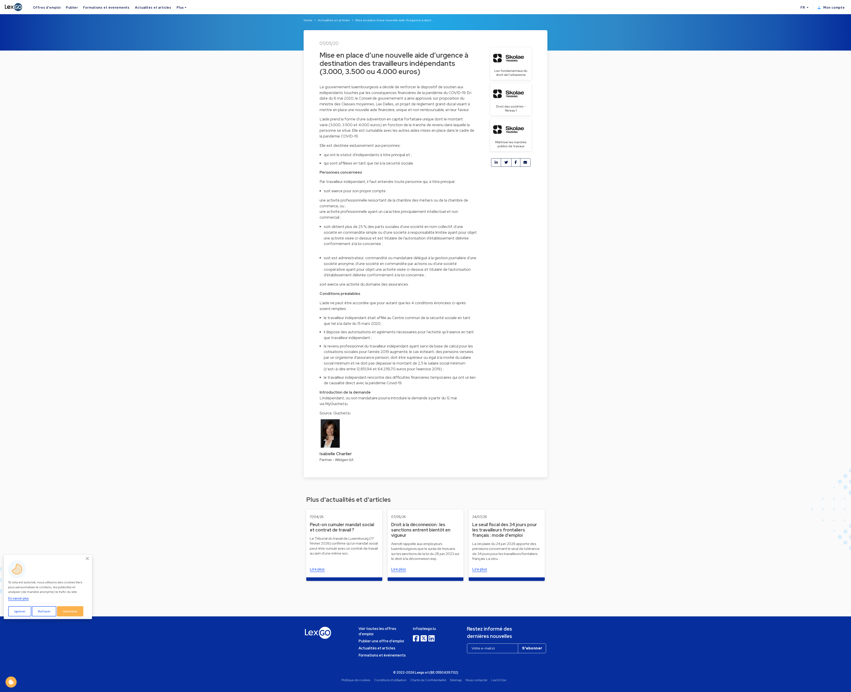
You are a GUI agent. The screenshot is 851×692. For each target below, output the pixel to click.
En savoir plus (18, 598)
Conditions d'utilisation (390, 680)
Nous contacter (477, 680)
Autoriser (70, 611)
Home (308, 20)
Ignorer (19, 611)
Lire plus (317, 569)
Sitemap (456, 680)
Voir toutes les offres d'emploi (377, 631)
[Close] (87, 559)
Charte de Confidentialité (428, 680)
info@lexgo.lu (424, 628)
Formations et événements (106, 7)
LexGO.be (498, 680)
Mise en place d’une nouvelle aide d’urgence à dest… (394, 20)
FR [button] (803, 7)
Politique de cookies (356, 680)
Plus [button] (180, 7)
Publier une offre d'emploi (381, 641)
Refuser (44, 611)
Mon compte (833, 7)
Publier (72, 7)
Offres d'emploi (47, 7)
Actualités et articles (153, 7)
